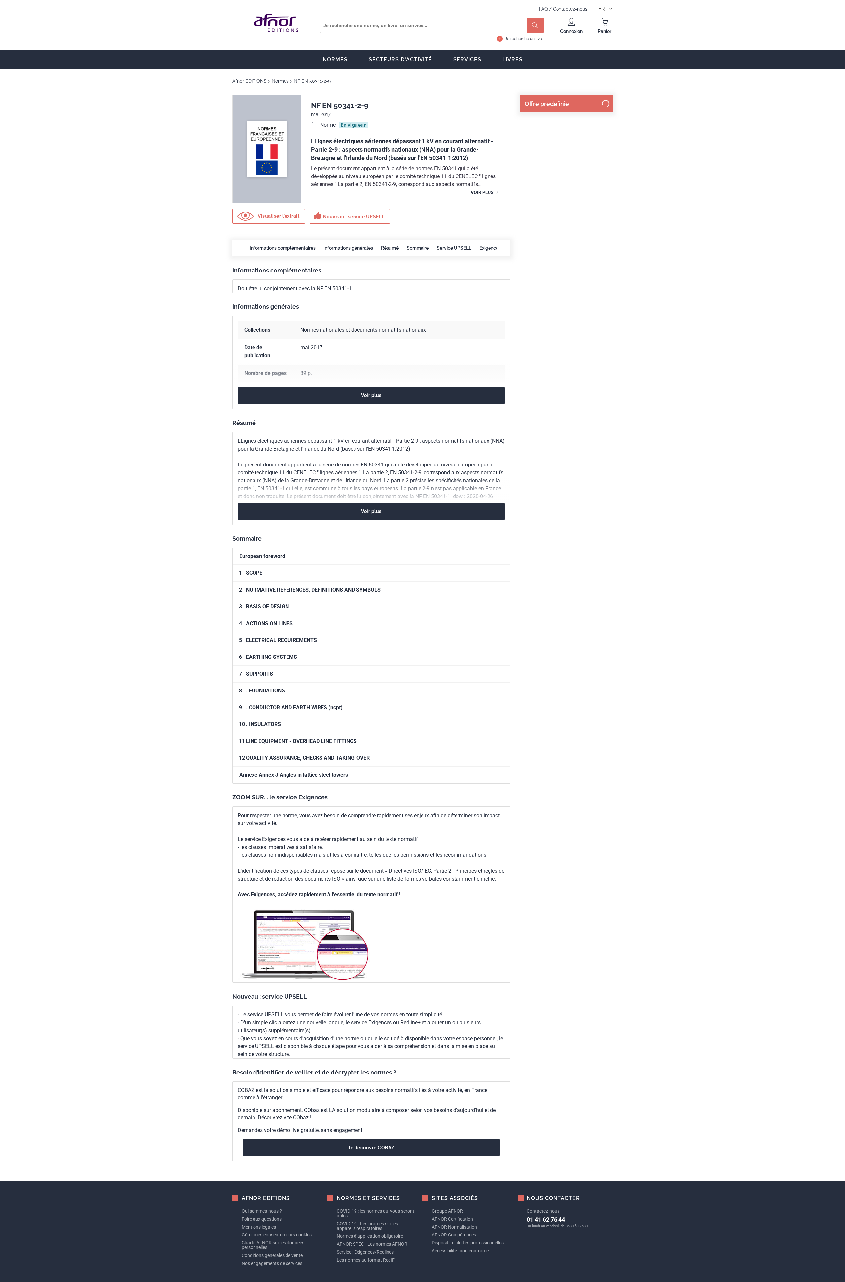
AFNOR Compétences (454, 1234)
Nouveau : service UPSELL (349, 216)
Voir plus (483, 192)
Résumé (390, 248)
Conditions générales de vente (272, 1255)
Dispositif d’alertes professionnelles (468, 1242)
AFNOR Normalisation (454, 1227)
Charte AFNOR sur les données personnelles (273, 1245)
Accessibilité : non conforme (460, 1250)
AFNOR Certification (452, 1219)
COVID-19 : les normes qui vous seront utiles (375, 1213)
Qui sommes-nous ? (262, 1211)
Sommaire (418, 248)
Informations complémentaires (283, 248)
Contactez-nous (570, 9)
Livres (512, 59)
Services (467, 59)
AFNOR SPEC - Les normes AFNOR (372, 1244)
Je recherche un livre (524, 38)
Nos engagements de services (272, 1263)
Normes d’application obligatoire (370, 1236)
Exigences (490, 248)
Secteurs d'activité (400, 59)
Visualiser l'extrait (278, 216)
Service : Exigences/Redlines (365, 1252)
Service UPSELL (454, 248)
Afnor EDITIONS (249, 81)
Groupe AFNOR (447, 1211)
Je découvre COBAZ (371, 1147)
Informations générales (348, 248)
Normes (335, 59)
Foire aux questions (262, 1219)
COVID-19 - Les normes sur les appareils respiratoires (367, 1226)
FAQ (544, 9)
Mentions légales (259, 1227)
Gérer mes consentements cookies (277, 1234)
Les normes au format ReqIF (366, 1260)
